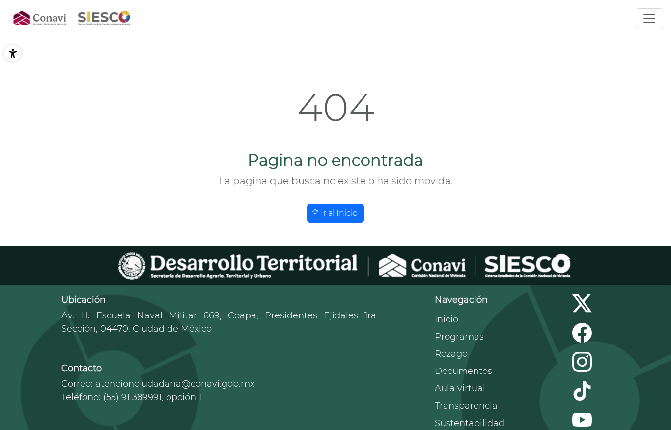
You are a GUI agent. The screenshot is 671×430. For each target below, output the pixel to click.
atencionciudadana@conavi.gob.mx (174, 383)
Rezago (451, 353)
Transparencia (466, 406)
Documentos (463, 371)
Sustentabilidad (469, 423)
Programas (459, 336)
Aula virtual (460, 388)
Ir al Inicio (338, 213)
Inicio (446, 319)
